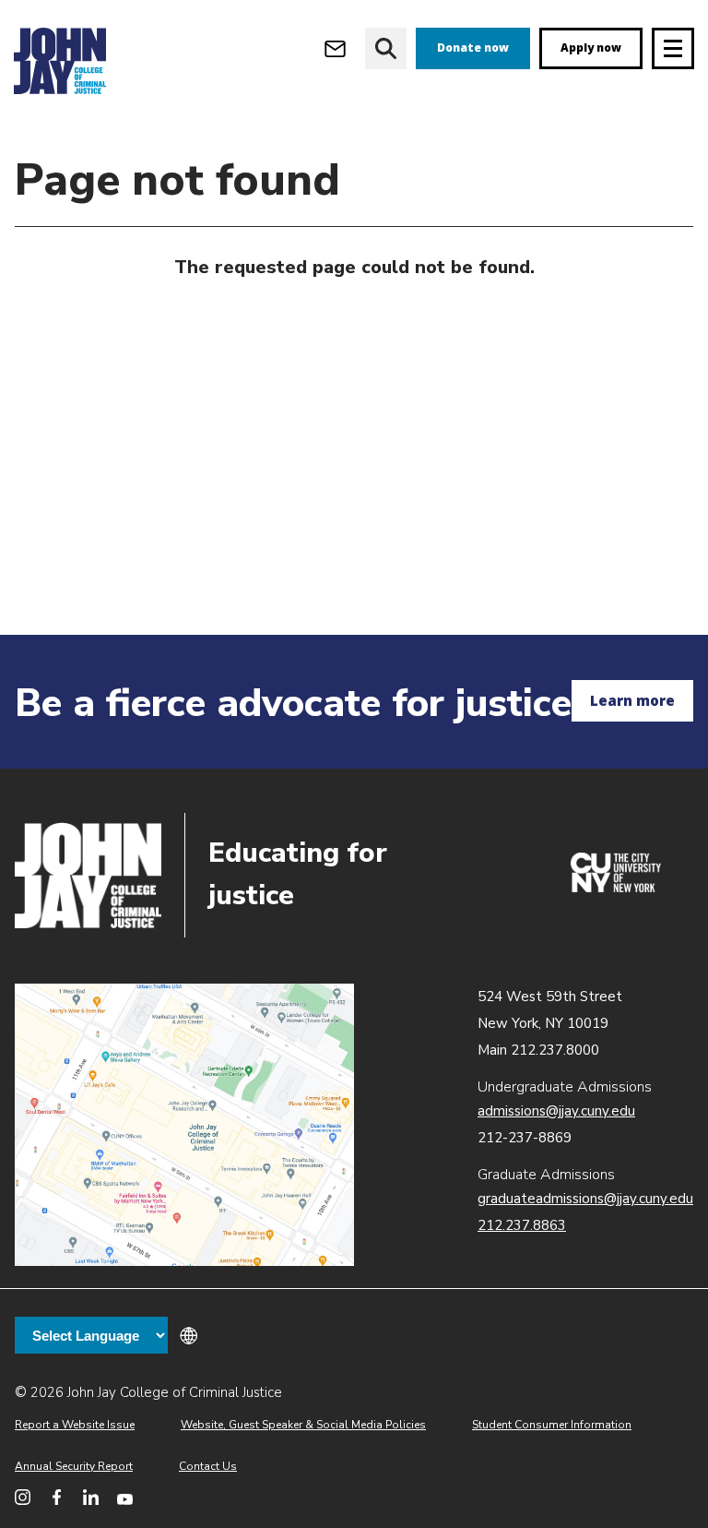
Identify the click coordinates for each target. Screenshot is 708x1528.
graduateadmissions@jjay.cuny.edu (585, 1198)
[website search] (386, 48)
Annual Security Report (74, 1466)
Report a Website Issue (75, 1424)
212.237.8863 (522, 1225)
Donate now (473, 47)
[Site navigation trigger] (673, 48)
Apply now (590, 47)
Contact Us (208, 1466)
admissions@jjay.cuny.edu (556, 1111)
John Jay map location (184, 1125)
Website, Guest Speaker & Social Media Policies (303, 1424)
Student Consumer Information (551, 1424)
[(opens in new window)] (616, 887)
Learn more (632, 700)
